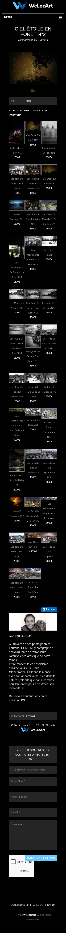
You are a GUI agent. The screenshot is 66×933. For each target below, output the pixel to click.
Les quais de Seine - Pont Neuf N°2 (33, 308)
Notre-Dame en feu (33, 544)
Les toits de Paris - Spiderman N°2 (49, 429)
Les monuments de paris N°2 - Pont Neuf (33, 257)
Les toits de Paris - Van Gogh (16, 552)
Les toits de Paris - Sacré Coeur (16, 587)
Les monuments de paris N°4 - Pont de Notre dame (16, 425)
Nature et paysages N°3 (49, 389)
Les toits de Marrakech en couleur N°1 (49, 219)
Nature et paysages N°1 (16, 216)
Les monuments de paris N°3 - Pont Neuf (49, 511)
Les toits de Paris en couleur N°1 (33, 468)
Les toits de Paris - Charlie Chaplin (49, 343)
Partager (50, 609)
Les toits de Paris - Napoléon (49, 552)
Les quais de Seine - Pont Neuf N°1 (33, 356)
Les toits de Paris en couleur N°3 (16, 392)
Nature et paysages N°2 (16, 513)
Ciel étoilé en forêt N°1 (16, 150)
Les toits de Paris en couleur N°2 (33, 183)
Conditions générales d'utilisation (33, 905)
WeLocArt (29, 915)
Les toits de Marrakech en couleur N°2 (33, 516)
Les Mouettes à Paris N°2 (17, 305)
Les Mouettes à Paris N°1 (49, 150)
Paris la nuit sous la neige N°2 (16, 480)
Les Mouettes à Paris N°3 (49, 305)
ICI (23, 700)
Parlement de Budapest (33, 422)
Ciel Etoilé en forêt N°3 (49, 181)
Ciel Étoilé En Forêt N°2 (33, 137)
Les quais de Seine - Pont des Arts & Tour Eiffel (17, 345)
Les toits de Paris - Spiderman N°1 (49, 470)
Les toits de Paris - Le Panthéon (33, 587)
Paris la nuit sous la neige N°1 (32, 219)
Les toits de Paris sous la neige (33, 392)
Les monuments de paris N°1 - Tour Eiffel (16, 269)
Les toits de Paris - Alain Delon (16, 183)
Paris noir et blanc (49, 252)
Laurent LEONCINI (20, 636)
